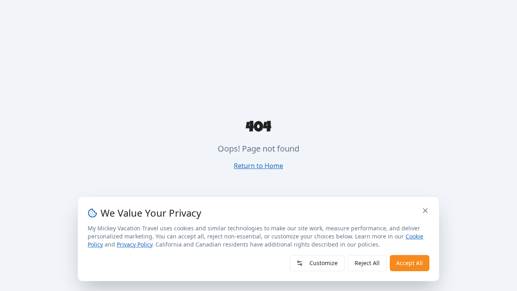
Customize (323, 263)
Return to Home (258, 165)
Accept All (409, 263)
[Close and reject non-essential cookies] (425, 211)
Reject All (367, 263)
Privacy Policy (134, 244)
